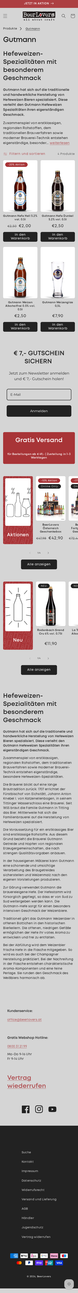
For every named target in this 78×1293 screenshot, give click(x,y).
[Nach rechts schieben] (48, 552)
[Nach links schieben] (30, 552)
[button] (5, 16)
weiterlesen (59, 143)
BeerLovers (44, 1277)
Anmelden (39, 411)
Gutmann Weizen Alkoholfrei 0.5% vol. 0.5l (20, 306)
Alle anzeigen (39, 564)
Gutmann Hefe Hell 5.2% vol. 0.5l (20, 218)
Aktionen (18, 535)
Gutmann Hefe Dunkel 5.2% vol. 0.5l (57, 218)
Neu (18, 640)
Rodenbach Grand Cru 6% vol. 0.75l (50, 632)
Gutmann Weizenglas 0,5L (57, 304)
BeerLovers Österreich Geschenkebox (51, 528)
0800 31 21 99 (17, 1046)
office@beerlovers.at (24, 1019)
